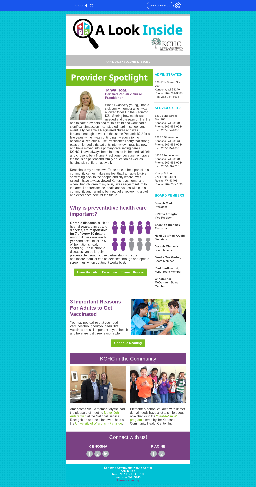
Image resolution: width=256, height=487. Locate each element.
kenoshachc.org (128, 480)
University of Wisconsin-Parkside (98, 423)
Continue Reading (128, 343)
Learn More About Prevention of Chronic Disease (110, 272)
